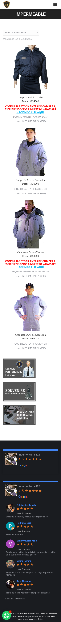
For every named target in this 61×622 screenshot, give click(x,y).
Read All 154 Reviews (15, 598)
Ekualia (35, 616)
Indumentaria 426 (29, 454)
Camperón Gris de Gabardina (30, 180)
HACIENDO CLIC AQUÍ (30, 112)
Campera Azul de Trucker (30, 97)
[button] (6, 615)
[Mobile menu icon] (55, 4)
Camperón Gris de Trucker (30, 252)
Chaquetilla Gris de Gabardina (30, 334)
